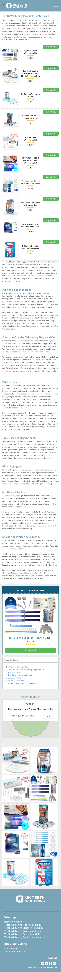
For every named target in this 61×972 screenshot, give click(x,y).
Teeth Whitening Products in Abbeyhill (25, 937)
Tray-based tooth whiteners (20, 675)
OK (48, 716)
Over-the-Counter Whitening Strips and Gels (26, 670)
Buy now (50, 46)
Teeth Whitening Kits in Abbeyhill (22, 924)
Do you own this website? (23, 716)
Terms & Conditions (15, 951)
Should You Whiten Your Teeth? (21, 683)
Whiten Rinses (14, 672)
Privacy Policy (11, 948)
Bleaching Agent (15, 678)
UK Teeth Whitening (48, 967)
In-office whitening (16, 681)
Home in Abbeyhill (14, 921)
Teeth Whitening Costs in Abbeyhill (23, 931)
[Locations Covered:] (3, 4)
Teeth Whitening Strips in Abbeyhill (23, 928)
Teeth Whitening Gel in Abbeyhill (22, 934)
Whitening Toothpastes (18, 667)
